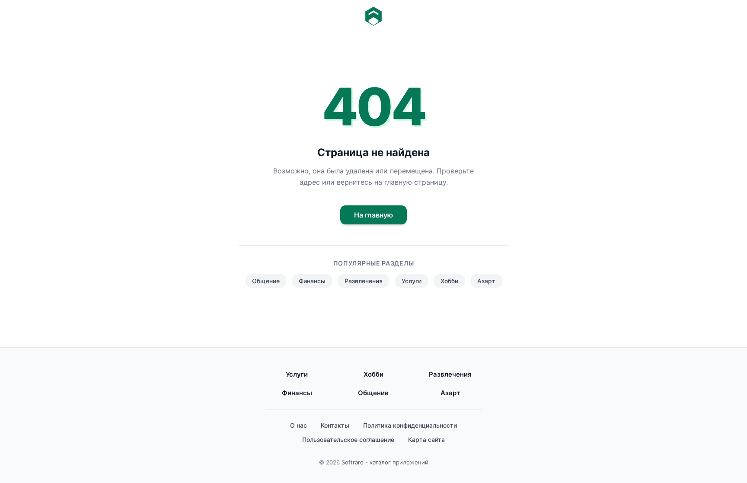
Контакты (335, 425)
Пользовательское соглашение (348, 439)
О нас (298, 425)
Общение (266, 281)
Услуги (411, 281)
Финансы (312, 281)
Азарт (486, 281)
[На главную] (373, 16)
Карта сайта (426, 439)
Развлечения (364, 281)
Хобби (449, 281)
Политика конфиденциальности (410, 425)
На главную (373, 215)
